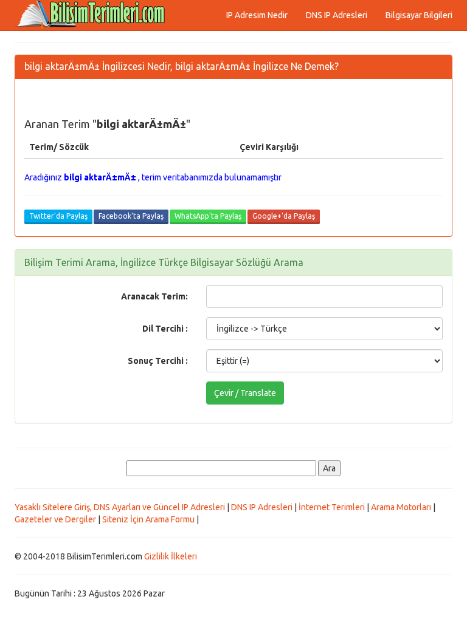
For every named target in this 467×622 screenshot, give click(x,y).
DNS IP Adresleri (336, 15)
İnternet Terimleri (332, 507)
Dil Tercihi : (165, 328)
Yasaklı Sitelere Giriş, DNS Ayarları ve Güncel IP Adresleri (120, 507)
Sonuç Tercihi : (158, 361)
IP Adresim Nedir (257, 15)
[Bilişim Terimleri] (94, 15)
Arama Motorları (401, 507)
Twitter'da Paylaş (58, 216)
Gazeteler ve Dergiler (55, 519)
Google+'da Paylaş (283, 216)
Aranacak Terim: (154, 296)
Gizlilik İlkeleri (170, 556)
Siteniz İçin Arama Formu (148, 519)
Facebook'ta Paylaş (131, 216)
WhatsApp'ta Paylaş (208, 216)
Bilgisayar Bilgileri (419, 15)
